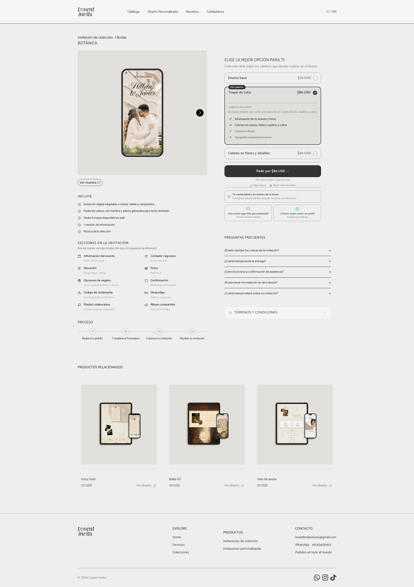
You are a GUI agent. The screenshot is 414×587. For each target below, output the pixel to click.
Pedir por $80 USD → (272, 171)
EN (334, 11)
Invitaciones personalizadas (242, 548)
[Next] (200, 112)
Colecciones (180, 552)
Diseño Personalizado (162, 11)
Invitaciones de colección (240, 541)
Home (176, 537)
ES (328, 11)
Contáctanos (215, 11)
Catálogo (133, 11)
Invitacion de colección (95, 37)
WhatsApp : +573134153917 (313, 545)
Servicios (178, 545)
